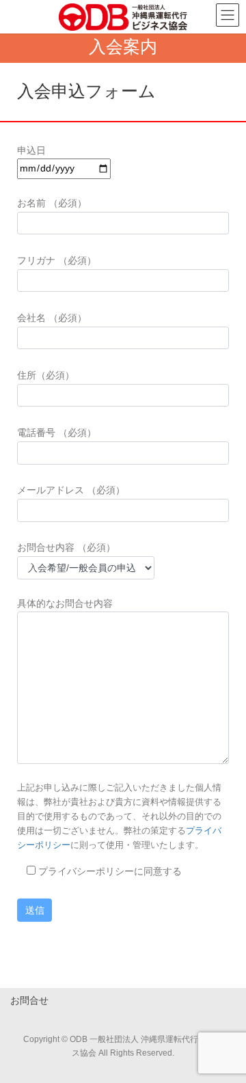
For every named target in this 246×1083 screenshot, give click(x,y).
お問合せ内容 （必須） (66, 547)
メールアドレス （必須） (71, 489)
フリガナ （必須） (56, 260)
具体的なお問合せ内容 (65, 603)
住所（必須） (45, 375)
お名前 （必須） (52, 202)
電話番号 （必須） (56, 432)
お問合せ (29, 1000)
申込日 (31, 150)
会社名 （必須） (52, 317)
